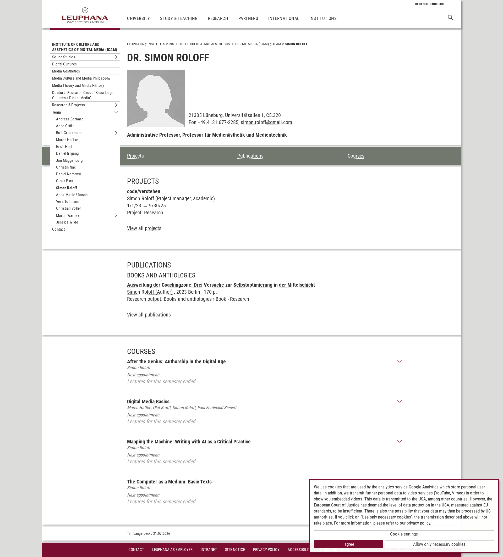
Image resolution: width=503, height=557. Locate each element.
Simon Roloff (66, 188)
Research (218, 18)
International (283, 18)
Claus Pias (64, 181)
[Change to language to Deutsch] (421, 4)
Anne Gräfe (65, 126)
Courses (356, 156)
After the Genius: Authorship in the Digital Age (176, 361)
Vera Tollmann (67, 201)
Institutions (323, 18)
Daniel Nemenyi (68, 174)
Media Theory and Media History (78, 85)
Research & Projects (68, 105)
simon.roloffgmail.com (266, 122)
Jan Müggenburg (69, 160)
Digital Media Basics (148, 401)
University (138, 18)
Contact (58, 229)
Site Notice (235, 549)
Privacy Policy (266, 549)
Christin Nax (66, 167)
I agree (348, 544)
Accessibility (300, 549)
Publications (250, 156)
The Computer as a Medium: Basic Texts (169, 481)
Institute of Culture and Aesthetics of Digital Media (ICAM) (84, 47)
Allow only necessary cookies (439, 544)
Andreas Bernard (69, 119)
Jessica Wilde (67, 222)
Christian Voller (68, 208)
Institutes (156, 44)
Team (56, 112)
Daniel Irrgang (67, 153)
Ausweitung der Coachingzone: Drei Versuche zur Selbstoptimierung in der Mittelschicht (221, 285)
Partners (248, 18)
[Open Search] (450, 17)
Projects (135, 156)
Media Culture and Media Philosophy (81, 78)
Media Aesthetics (66, 71)
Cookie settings (404, 534)
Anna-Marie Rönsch (72, 194)
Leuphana (135, 44)
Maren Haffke (67, 139)
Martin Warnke (67, 215)
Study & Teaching (179, 18)
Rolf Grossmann (69, 132)
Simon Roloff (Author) (150, 292)
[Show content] (399, 361)
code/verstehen (143, 191)
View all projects (144, 228)
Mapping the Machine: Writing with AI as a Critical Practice (189, 441)
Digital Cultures (64, 64)
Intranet (209, 549)
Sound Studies (63, 57)
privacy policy (418, 523)
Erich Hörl (64, 146)
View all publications (149, 314)
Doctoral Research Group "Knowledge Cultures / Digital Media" (82, 95)
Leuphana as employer (172, 549)
